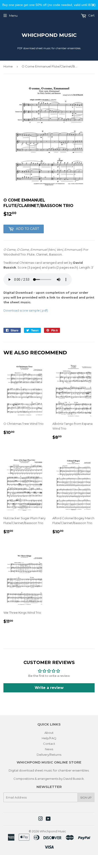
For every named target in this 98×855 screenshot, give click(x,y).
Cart (91, 15)
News (49, 749)
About (49, 732)
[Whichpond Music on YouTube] (48, 819)
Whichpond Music (49, 35)
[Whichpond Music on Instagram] (40, 819)
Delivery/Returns (49, 754)
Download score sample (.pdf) (25, 310)
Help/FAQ (49, 738)
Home (8, 66)
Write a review (49, 688)
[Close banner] (93, 5)
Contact (49, 743)
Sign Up (86, 797)
